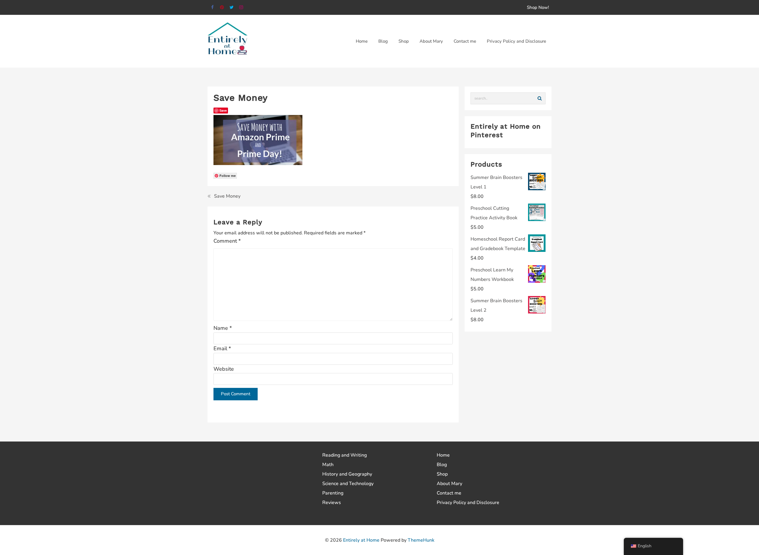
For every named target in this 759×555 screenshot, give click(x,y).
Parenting (332, 493)
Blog (442, 464)
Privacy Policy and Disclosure (468, 502)
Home (443, 455)
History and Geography (347, 474)
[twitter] (231, 7)
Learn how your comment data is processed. (347, 413)
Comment (227, 240)
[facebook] (212, 7)
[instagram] (241, 7)
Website (223, 368)
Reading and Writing (344, 455)
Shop (442, 474)
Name (222, 328)
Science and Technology (348, 483)
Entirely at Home (361, 540)
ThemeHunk (421, 540)
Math (328, 464)
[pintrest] (222, 7)
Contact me (449, 493)
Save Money (227, 196)
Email (222, 348)
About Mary (449, 483)
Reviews (331, 502)
